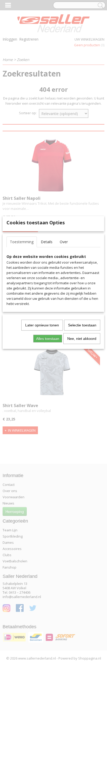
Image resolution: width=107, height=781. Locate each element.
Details (46, 241)
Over (64, 241)
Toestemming (22, 241)
